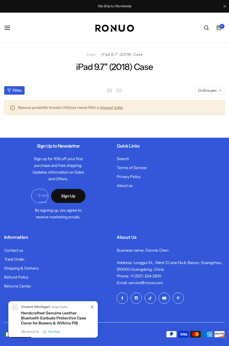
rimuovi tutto (111, 107)
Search (123, 158)
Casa (91, 54)
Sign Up (68, 195)
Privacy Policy (128, 176)
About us (125, 185)
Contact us (13, 250)
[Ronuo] (114, 28)
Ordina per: (208, 90)
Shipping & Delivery (21, 268)
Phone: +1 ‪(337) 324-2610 (139, 276)
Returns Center (17, 286)
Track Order (14, 259)
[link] (92, 307)
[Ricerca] (206, 28)
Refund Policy (16, 277)
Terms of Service (132, 167)
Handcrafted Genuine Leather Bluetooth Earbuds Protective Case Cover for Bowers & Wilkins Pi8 (53, 318)
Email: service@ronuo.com (140, 282)
